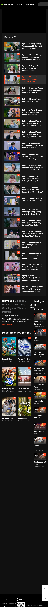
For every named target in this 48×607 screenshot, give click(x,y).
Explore (31, 4)
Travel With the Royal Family (28, 389)
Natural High (7, 359)
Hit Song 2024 (7, 418)
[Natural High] (9, 346)
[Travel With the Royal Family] (24, 376)
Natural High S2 (8, 389)
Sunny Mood (22, 418)
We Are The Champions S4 (28, 359)
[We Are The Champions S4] (24, 346)
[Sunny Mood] (24, 406)
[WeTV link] (7, 4)
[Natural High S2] (9, 376)
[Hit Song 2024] (9, 406)
